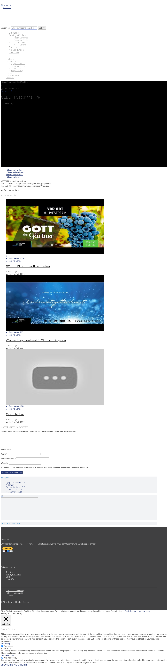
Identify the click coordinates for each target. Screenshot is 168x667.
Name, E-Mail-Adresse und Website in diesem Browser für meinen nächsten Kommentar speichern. (46, 468)
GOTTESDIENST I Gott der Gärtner (28, 266)
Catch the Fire (15, 414)
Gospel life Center (8, 91)
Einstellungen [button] (130, 611)
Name (4, 454)
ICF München (14, 489)
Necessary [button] (5, 643)
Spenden (10, 577)
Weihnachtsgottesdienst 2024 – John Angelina (36, 340)
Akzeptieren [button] (144, 611)
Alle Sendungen (12, 572)
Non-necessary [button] (7, 655)
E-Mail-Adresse (8, 458)
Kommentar (6, 450)
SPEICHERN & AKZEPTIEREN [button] (14, 665)
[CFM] (6, 6)
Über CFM (10, 579)
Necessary (8, 646)
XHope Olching (14, 492)
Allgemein (11, 485)
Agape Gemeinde (15, 482)
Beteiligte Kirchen (13, 574)
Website (4, 463)
